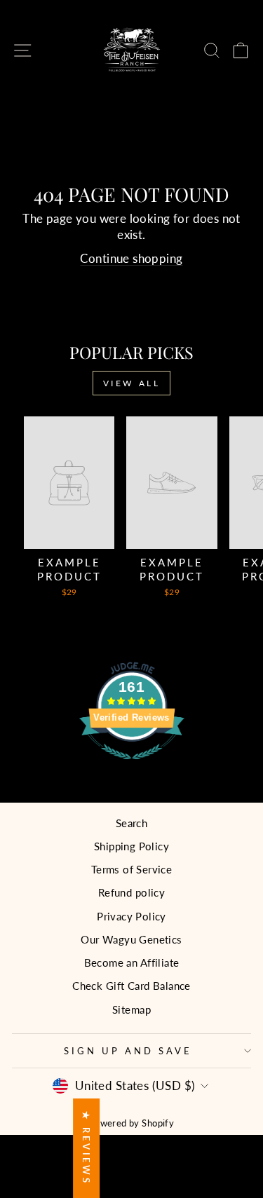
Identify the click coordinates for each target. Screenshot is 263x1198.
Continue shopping (131, 259)
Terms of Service (132, 869)
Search (131, 823)
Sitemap (131, 1009)
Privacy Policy (131, 916)
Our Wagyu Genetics (131, 939)
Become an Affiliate (132, 962)
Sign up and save (128, 1050)
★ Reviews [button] (86, 1148)
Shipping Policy (131, 846)
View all (132, 383)
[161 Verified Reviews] (132, 766)
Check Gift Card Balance (131, 985)
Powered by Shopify (131, 1123)
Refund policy (131, 892)
